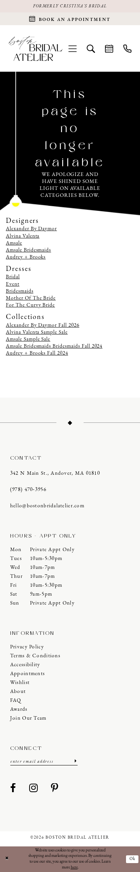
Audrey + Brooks (26, 257)
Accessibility (25, 664)
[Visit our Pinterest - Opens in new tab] (55, 788)
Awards (19, 709)
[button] (72, 48)
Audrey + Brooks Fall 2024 (37, 353)
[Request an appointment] (109, 48)
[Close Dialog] (7, 859)
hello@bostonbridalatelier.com (47, 505)
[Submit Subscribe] (75, 761)
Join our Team (28, 718)
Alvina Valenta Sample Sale (37, 332)
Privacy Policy (27, 647)
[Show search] (91, 48)
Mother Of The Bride (31, 298)
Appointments (27, 673)
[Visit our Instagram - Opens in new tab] (33, 788)
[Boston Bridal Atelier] (36, 48)
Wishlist (20, 682)
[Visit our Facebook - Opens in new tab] (13, 788)
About (18, 691)
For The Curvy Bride (30, 305)
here (74, 867)
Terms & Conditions (35, 655)
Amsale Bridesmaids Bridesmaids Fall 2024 (54, 346)
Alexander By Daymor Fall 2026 (42, 325)
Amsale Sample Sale (28, 339)
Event (12, 284)
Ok (133, 859)
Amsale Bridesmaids (28, 250)
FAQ (15, 700)
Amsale (14, 243)
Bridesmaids (19, 291)
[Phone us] (127, 48)
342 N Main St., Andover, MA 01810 (55, 473)
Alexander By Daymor (31, 228)
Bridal (13, 276)
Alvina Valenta (22, 236)
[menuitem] (72, 48)
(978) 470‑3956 (28, 489)
